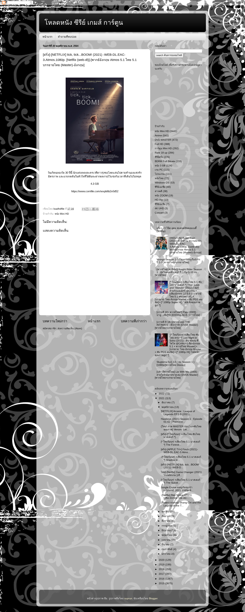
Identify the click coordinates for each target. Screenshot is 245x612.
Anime (158, 135)
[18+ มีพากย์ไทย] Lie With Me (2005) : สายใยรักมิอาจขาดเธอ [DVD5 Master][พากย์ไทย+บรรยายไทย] (177, 374)
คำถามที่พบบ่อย (67, 36)
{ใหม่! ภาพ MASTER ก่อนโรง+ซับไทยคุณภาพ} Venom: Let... (181, 428)
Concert (159, 212)
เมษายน (166, 540)
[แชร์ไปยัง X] (90, 209)
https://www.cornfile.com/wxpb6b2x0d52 (94, 191)
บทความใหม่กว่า (55, 321)
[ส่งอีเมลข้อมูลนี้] (83, 209)
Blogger (153, 598)
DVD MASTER (163, 139)
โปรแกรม (160, 174)
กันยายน (166, 516)
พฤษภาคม (167, 535)
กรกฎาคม (167, 525)
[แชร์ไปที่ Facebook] (94, 209)
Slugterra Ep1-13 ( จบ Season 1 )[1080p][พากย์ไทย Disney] (175, 363)
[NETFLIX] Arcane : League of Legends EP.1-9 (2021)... (178, 412)
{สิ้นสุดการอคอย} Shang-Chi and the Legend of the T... (181, 504)
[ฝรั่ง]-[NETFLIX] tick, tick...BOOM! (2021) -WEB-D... (180, 466)
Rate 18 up (161, 152)
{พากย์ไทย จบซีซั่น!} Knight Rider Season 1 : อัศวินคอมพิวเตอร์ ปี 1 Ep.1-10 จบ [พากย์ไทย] (178, 272)
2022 (162, 393)
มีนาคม (166, 544)
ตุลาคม (166, 511)
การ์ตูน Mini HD (163, 148)
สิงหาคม (166, 521)
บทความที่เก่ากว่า (134, 321)
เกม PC (159, 169)
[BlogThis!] (87, 209)
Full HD (159, 144)
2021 (162, 398)
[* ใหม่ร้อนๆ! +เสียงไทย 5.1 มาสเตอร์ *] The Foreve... (180, 443)
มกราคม (166, 554)
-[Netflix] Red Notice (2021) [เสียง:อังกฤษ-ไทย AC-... (176, 496)
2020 (162, 560)
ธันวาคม (166, 402)
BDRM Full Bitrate (165, 161)
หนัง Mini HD (62, 213)
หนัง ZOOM (161, 195)
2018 (162, 569)
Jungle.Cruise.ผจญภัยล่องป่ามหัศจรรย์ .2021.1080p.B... (177, 489)
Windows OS (162, 182)
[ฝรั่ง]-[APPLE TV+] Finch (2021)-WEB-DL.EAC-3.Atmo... (179, 451)
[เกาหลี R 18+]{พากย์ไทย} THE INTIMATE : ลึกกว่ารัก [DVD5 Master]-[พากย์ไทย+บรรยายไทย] (177, 325)
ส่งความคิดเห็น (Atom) (70, 328)
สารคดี (158, 191)
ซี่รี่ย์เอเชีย (160, 204)
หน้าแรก (47, 36)
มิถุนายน (166, 530)
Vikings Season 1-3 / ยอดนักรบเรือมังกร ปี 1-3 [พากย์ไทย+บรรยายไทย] (178, 261)
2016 (162, 578)
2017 (162, 574)
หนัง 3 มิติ (160, 165)
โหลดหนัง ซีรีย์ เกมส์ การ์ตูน (83, 22)
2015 (162, 583)
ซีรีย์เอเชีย (160, 187)
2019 (162, 564)
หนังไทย (159, 178)
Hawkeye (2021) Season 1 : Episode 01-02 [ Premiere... (181, 420)
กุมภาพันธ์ (167, 549)
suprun (128, 598)
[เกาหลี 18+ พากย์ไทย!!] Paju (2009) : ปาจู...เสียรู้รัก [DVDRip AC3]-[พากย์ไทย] (178, 313)
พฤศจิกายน (168, 407)
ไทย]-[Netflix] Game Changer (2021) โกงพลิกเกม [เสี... (181, 473)
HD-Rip (159, 200)
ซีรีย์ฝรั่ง (159, 157)
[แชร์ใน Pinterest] (97, 209)
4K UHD (159, 208)
